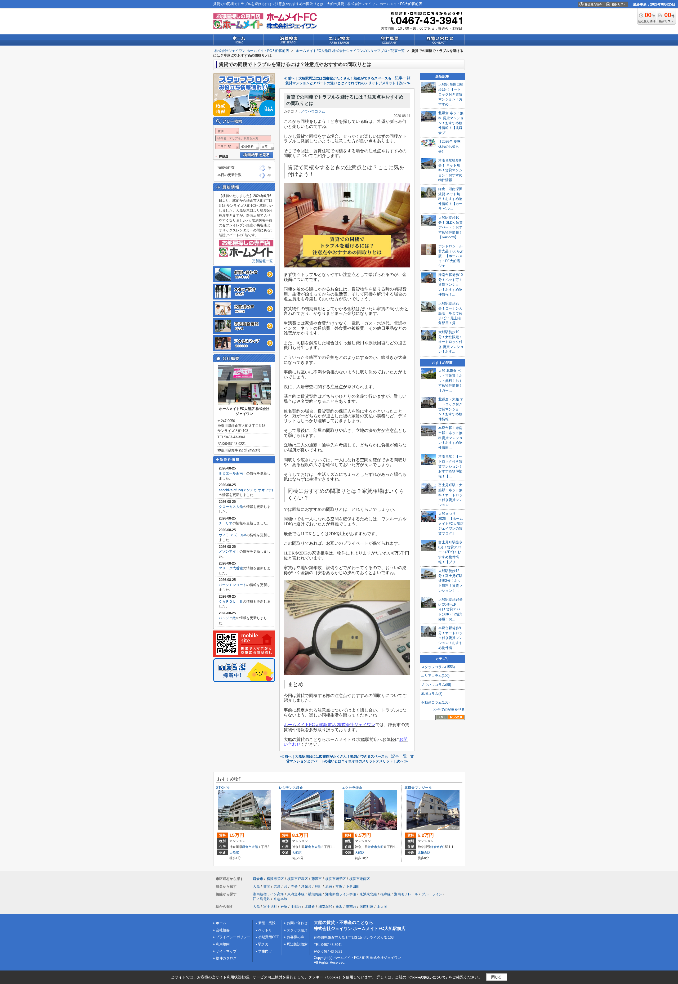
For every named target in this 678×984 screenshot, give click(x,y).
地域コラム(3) (431, 694)
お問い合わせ (297, 923)
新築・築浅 (266, 923)
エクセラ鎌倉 (352, 788)
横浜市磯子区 (335, 879)
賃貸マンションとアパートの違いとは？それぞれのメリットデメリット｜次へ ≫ (348, 83)
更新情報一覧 (262, 261)
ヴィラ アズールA (232, 535)
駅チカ (263, 944)
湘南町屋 (366, 907)
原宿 (328, 886)
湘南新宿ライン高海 (268, 894)
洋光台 (306, 886)
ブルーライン (432, 894)
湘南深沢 (325, 907)
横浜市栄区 (275, 879)
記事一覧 (403, 78)
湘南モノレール (406, 894)
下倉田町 (353, 886)
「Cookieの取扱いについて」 (427, 977)
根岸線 (385, 894)
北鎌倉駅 (424, 853)
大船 (255, 847)
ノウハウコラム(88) (436, 685)
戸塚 (283, 907)
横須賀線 (315, 894)
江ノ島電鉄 (261, 899)
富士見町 (270, 907)
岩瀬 (277, 886)
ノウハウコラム (313, 111)
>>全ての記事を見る (449, 710)
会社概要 (223, 930)
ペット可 (265, 930)
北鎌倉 (310, 907)
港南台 (351, 907)
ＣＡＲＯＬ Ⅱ (231, 601)
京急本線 (280, 899)
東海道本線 (296, 894)
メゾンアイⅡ (229, 551)
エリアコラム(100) (435, 676)
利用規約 (223, 944)
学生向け (265, 951)
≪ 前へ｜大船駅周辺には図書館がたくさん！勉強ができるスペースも (337, 78)
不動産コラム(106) (435, 702)
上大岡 (382, 907)
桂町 (318, 886)
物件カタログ (226, 958)
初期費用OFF (268, 937)
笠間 (266, 886)
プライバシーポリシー (233, 937)
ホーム (221, 923)
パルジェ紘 (227, 618)
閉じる (496, 977)
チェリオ (226, 523)
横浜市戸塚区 (297, 879)
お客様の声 (295, 937)
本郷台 (296, 907)
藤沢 (339, 907)
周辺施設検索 (297, 944)
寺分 (294, 886)
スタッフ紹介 (297, 930)
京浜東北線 (368, 894)
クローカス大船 (231, 507)
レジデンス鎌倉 (291, 788)
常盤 (339, 886)
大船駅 (234, 853)
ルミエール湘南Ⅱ (232, 473)
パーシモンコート (232, 585)
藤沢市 (316, 879)
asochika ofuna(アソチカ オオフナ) (246, 490)
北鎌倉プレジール (418, 788)
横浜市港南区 (359, 879)
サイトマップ (226, 951)
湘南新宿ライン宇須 (340, 894)
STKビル (223, 788)
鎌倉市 (247, 847)
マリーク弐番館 (231, 568)
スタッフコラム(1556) (438, 667)
